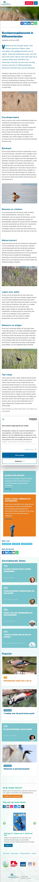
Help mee (8, 489)
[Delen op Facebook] (22, 23)
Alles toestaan (19, 455)
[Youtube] (7, 806)
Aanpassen (18, 461)
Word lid (8, 845)
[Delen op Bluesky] (25, 23)
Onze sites (6, 853)
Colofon (33, 853)
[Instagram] (11, 806)
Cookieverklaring (25, 853)
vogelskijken (6, 544)
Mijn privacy (14, 853)
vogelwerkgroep (26, 544)
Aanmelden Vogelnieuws (12, 796)
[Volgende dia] (34, 836)
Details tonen (29, 449)
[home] (9, 3)
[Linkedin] (15, 806)
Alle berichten (7, 9)
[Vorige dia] (4, 836)
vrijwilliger (16, 544)
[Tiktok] (22, 806)
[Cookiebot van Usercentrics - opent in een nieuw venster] (29, 419)
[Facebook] (4, 806)
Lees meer (8, 519)
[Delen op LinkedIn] (28, 23)
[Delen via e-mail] (32, 23)
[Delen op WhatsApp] (35, 23)
